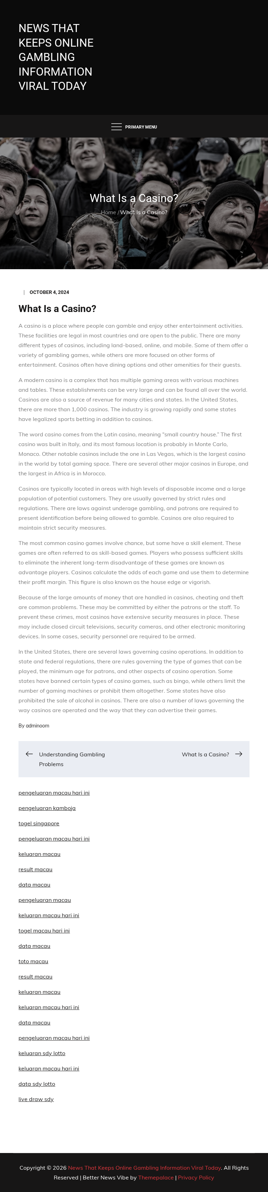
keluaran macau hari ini (48, 1068)
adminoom (37, 726)
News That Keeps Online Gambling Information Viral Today (56, 57)
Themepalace (156, 1177)
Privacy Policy (196, 1177)
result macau (35, 976)
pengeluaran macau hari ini (54, 838)
